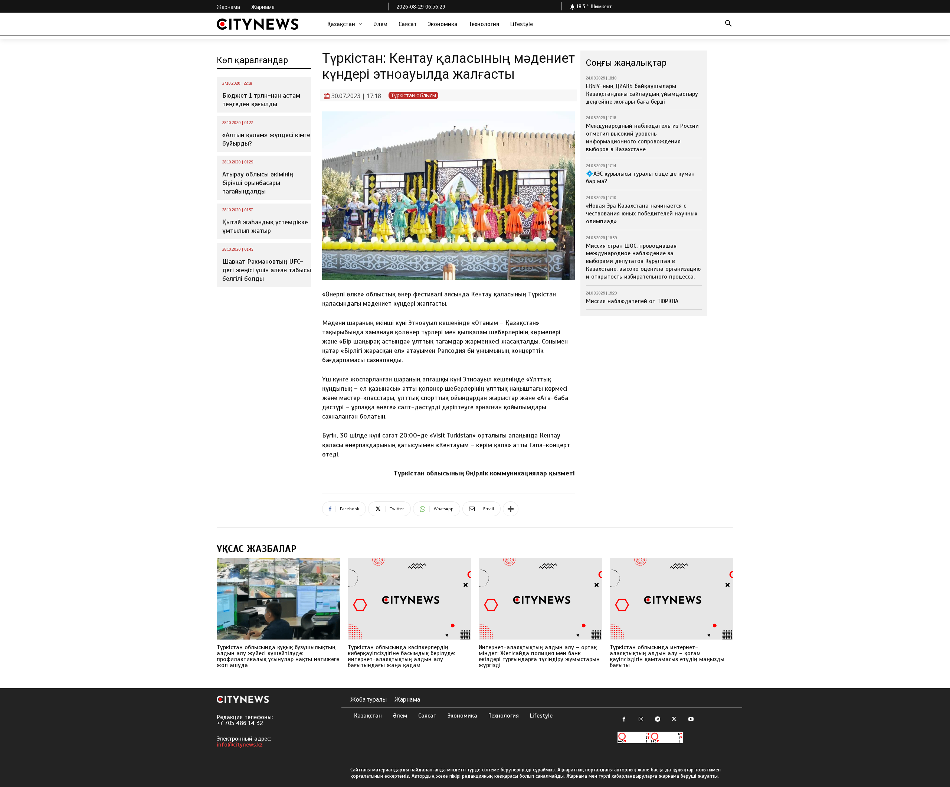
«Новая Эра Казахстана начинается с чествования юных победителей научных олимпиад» (641, 213)
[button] (728, 24)
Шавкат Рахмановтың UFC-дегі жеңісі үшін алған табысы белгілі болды (266, 270)
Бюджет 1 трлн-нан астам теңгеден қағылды (261, 99)
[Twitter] (674, 719)
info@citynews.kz (240, 744)
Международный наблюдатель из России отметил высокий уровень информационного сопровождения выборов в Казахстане (642, 137)
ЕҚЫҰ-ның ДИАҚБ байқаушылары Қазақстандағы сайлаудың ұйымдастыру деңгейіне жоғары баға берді (642, 93)
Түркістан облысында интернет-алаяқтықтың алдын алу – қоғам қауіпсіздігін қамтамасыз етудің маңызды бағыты (667, 656)
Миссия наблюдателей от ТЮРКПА (632, 301)
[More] (510, 508)
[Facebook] (624, 719)
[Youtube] (690, 719)
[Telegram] (657, 719)
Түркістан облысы (413, 95)
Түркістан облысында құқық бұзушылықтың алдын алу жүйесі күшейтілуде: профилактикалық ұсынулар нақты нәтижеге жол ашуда (278, 656)
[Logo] (257, 24)
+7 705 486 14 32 (240, 723)
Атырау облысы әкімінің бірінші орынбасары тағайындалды (257, 183)
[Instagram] (640, 719)
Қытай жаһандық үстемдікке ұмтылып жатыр (265, 226)
